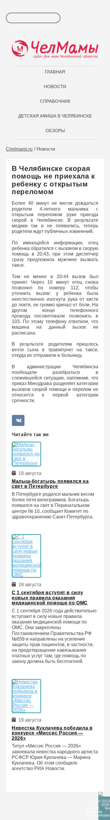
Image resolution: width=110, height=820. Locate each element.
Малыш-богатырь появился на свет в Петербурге (50, 484)
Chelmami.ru (19, 149)
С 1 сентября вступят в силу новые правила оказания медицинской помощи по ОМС (50, 597)
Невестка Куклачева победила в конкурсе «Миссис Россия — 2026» (52, 733)
